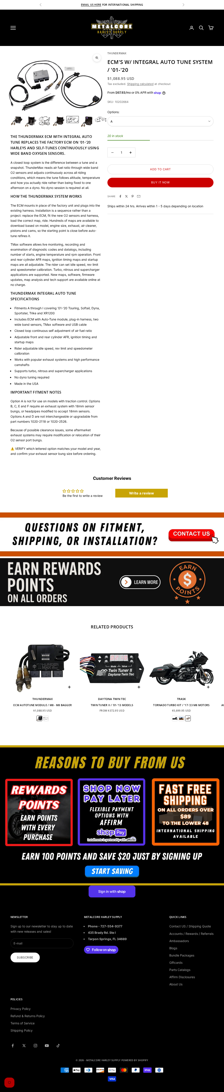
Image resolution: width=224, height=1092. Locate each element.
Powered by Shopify (134, 1060)
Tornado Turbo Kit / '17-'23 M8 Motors (181, 705)
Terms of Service (22, 1023)
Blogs (173, 948)
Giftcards (175, 962)
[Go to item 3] (44, 121)
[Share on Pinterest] (132, 196)
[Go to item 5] (72, 119)
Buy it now (160, 182)
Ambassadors (179, 941)
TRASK (181, 699)
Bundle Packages (181, 955)
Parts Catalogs (179, 970)
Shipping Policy (21, 1030)
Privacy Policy (20, 1009)
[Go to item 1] (16, 121)
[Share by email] (138, 196)
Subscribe (25, 957)
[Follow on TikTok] (58, 1045)
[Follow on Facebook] (12, 1045)
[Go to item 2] (30, 121)
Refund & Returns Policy (27, 1016)
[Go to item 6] (86, 122)
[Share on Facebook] (120, 196)
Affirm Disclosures (182, 977)
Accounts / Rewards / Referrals (191, 933)
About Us (175, 984)
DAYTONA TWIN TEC (112, 699)
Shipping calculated (140, 84)
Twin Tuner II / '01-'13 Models (112, 705)
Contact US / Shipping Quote (190, 926)
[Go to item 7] (100, 119)
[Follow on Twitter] (24, 1045)
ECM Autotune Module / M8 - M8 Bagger (42, 705)
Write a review (141, 493)
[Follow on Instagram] (35, 1045)
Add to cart (160, 169)
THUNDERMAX (116, 53)
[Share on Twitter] (126, 196)
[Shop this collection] (112, 534)
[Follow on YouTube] (47, 1045)
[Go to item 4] (58, 121)
